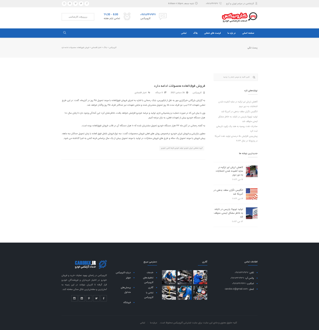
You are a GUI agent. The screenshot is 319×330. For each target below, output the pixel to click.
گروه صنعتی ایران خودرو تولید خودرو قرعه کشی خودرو (182, 148)
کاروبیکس (197, 92)
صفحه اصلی (248, 33)
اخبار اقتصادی (141, 92)
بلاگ (195, 33)
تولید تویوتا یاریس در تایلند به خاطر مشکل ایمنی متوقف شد (228, 213)
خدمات (150, 272)
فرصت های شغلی (212, 33)
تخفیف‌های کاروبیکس (148, 280)
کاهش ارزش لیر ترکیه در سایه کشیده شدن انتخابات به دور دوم (229, 171)
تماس (184, 33)
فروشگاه (127, 302)
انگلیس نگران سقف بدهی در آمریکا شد (239, 111)
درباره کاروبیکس (123, 272)
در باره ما (231, 33)
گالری (150, 287)
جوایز (128, 277)
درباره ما (153, 322)
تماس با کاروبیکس (148, 295)
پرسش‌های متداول (126, 290)
